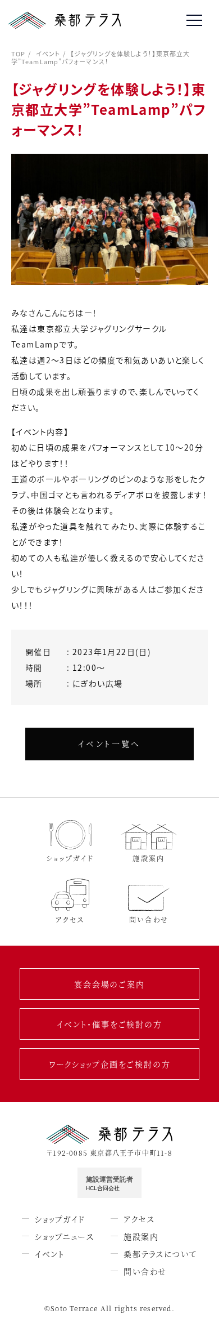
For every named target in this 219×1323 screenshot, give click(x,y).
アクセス (139, 1219)
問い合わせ (145, 1271)
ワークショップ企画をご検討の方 (110, 1064)
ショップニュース (64, 1236)
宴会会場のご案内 (109, 984)
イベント (48, 53)
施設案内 (141, 1236)
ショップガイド (60, 1219)
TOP (18, 53)
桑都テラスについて (160, 1254)
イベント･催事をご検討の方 (109, 1024)
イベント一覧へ (109, 743)
